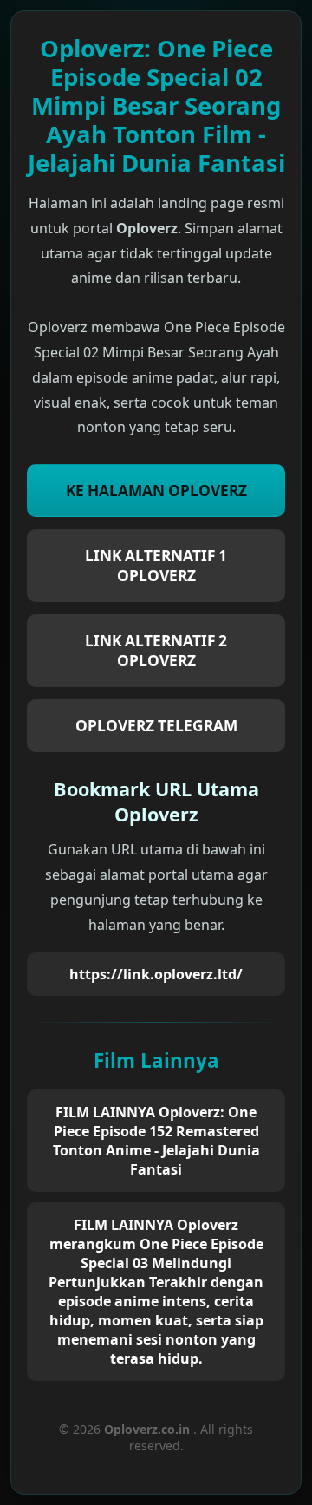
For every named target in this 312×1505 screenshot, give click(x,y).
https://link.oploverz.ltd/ (156, 974)
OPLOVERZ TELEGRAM (156, 726)
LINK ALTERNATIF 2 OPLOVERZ (156, 651)
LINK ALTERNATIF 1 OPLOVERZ (156, 566)
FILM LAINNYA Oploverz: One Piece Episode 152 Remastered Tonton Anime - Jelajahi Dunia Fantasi (156, 1141)
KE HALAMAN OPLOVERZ (156, 491)
